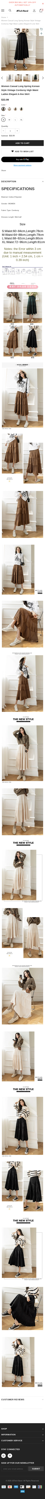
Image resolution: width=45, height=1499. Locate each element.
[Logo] (22, 10)
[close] (43, 3)
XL (21, 120)
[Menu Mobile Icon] (2, 10)
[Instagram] (3, 1455)
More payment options (22, 165)
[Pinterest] (10, 1455)
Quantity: (4, 126)
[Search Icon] (10, 10)
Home (3, 17)
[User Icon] (34, 10)
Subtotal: (4, 136)
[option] (22, 50)
